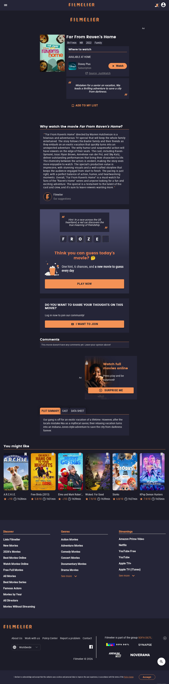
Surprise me (113, 390)
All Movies (9, 576)
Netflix (123, 545)
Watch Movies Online (16, 563)
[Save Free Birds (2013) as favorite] (53, 454)
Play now (84, 283)
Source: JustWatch (100, 73)
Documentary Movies (73, 563)
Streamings (126, 531)
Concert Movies (70, 557)
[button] (36, 647)
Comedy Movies (70, 551)
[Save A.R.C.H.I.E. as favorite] (26, 454)
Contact (87, 638)
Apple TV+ (125, 563)
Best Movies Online (14, 557)
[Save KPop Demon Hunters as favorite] (162, 454)
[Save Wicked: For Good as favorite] (107, 454)
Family (98, 42)
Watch (119, 65)
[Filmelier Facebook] (91, 647)
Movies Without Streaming (19, 606)
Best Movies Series (14, 582)
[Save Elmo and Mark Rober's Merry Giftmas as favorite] (80, 454)
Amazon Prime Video (131, 539)
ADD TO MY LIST (87, 105)
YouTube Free (127, 551)
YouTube (124, 557)
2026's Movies (11, 551)
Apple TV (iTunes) (130, 569)
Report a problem (70, 638)
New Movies (10, 545)
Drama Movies (69, 570)
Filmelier (58, 194)
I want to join (87, 324)
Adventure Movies (72, 545)
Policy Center (128, 677)
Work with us (32, 638)
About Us (17, 638)
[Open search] (161, 662)
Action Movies (69, 539)
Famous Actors (12, 588)
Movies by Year (12, 594)
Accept (147, 677)
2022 (88, 42)
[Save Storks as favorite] (134, 454)
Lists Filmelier (11, 539)
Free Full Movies (13, 570)
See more (66, 576)
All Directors (10, 600)
